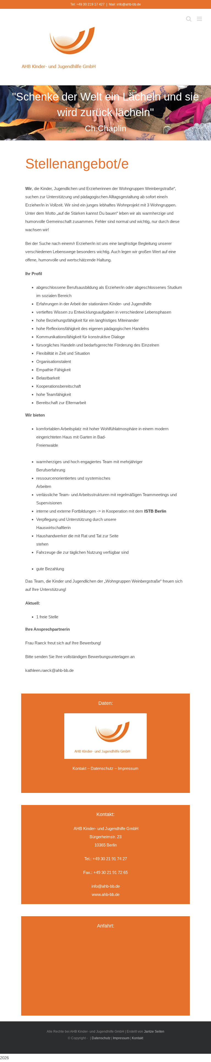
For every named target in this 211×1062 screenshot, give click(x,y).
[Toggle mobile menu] (200, 19)
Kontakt (79, 768)
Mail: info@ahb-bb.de (125, 4)
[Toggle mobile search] (188, 19)
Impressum (121, 1038)
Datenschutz (102, 768)
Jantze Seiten (154, 1031)
